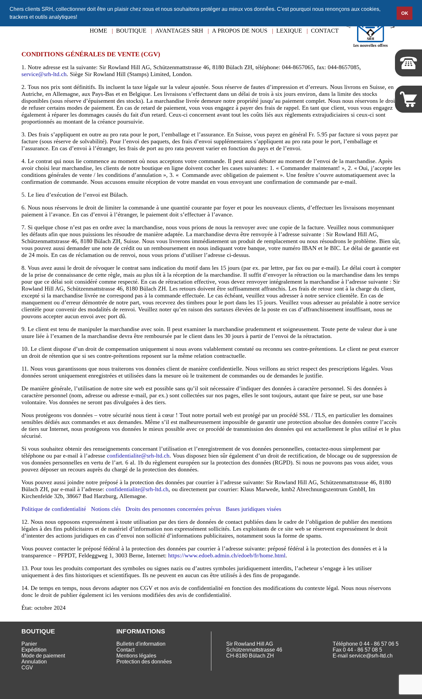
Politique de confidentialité (53, 509)
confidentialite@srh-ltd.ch (138, 455)
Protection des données (144, 661)
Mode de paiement (43, 655)
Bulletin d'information (141, 644)
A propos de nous (239, 30)
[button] (79, 18)
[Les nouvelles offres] (370, 51)
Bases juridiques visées (253, 509)
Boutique (131, 30)
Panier (29, 644)
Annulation (34, 661)
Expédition (33, 650)
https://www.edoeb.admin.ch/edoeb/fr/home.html (227, 555)
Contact (325, 30)
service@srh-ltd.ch (44, 74)
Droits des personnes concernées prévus (173, 509)
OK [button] (404, 13)
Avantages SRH (179, 30)
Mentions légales (136, 655)
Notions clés (106, 509)
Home (98, 30)
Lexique (289, 30)
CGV (27, 667)
